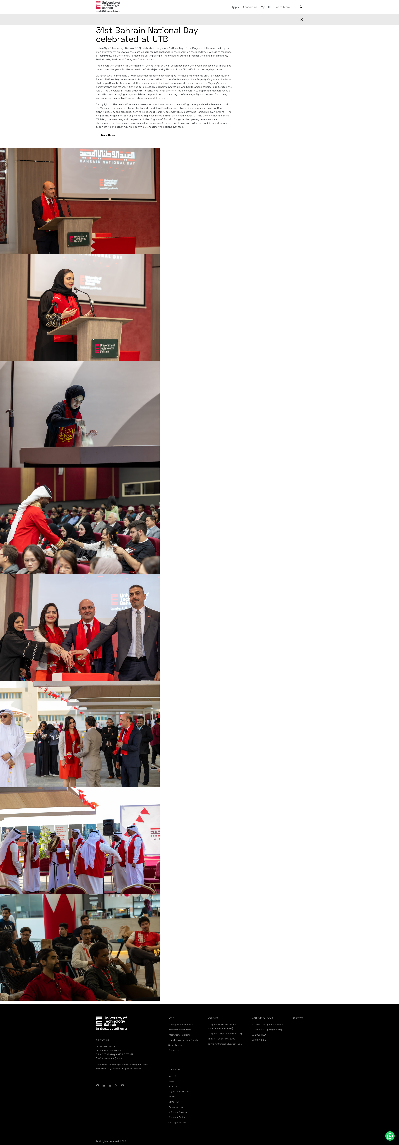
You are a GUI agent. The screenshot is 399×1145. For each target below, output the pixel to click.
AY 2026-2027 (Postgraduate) (267, 1029)
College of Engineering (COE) (221, 1038)
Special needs (175, 1045)
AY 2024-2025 (259, 1040)
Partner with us (175, 1107)
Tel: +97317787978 (105, 1046)
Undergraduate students (180, 1024)
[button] (390, 1136)
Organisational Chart (178, 1091)
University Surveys (177, 1112)
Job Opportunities (177, 1122)
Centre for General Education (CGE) (224, 1044)
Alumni (171, 1096)
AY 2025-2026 (259, 1035)
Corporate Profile (176, 1117)
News (171, 1081)
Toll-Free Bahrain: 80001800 (110, 1050)
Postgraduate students (179, 1029)
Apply (235, 7)
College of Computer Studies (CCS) (224, 1033)
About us (172, 1086)
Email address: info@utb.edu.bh (111, 1058)
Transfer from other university (183, 1040)
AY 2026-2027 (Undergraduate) (268, 1024)
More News (108, 134)
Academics (250, 7)
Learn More (282, 7)
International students (179, 1035)
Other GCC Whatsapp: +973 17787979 (114, 1054)
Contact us (173, 1050)
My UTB (266, 7)
